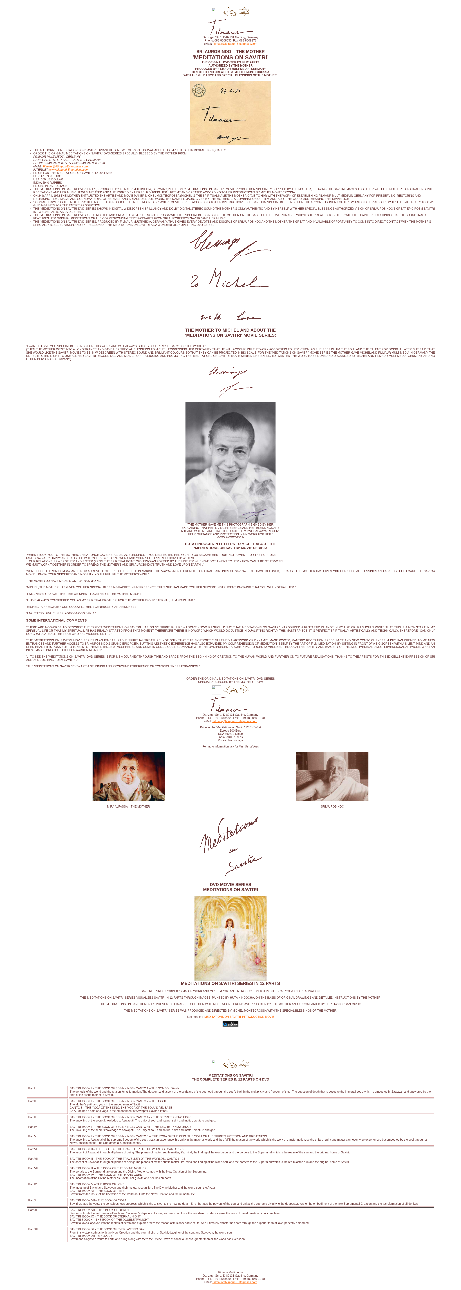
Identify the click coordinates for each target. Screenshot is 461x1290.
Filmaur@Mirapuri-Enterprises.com (234, 43)
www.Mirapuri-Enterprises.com (68, 169)
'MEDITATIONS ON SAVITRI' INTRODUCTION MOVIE (239, 1016)
